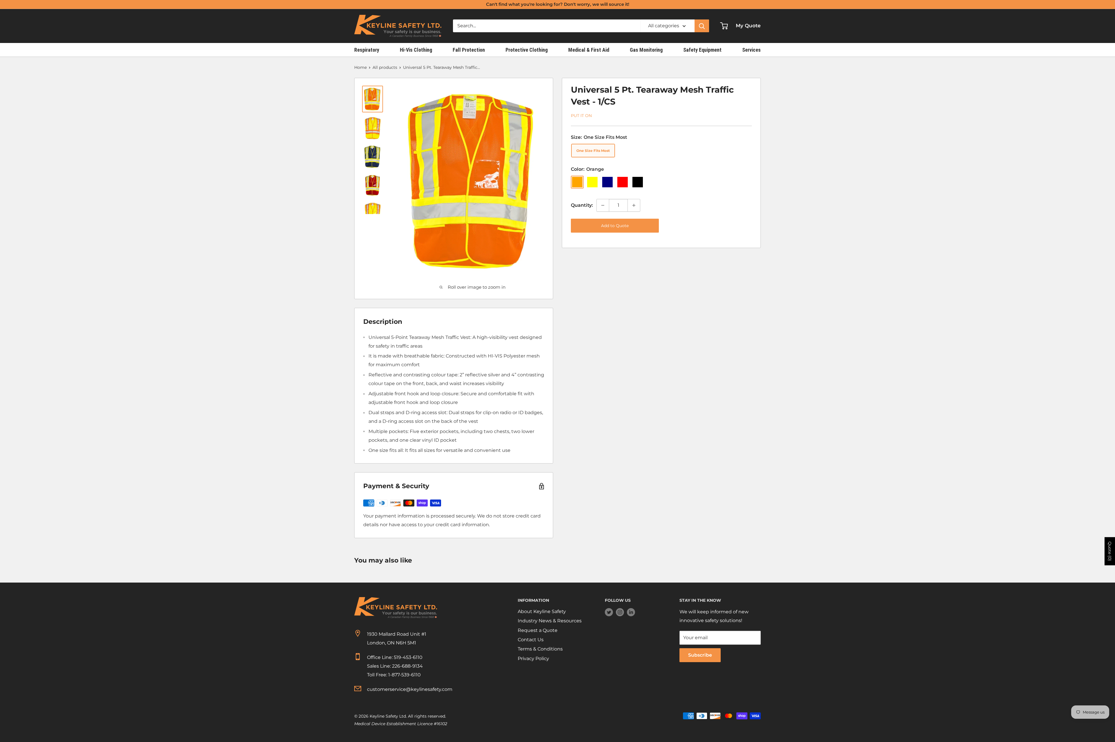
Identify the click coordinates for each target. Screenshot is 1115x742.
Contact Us (531, 639)
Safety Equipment (702, 50)
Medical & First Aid (588, 50)
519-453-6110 (408, 657)
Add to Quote (615, 225)
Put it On (581, 115)
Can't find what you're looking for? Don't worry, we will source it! (557, 4)
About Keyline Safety (542, 611)
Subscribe (700, 655)
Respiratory (366, 50)
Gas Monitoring (646, 50)
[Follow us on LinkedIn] (631, 612)
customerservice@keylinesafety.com (409, 689)
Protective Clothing (527, 50)
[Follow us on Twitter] (609, 612)
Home (360, 67)
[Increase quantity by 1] (634, 205)
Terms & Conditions (540, 649)
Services (751, 50)
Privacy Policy (533, 658)
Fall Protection (469, 50)
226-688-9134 (407, 666)
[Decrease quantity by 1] (603, 205)
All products (385, 67)
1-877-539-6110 (404, 675)
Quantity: (582, 205)
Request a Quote (538, 630)
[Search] (702, 25)
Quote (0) (1109, 551)
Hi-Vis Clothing (416, 50)
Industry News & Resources (550, 621)
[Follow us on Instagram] (620, 612)
